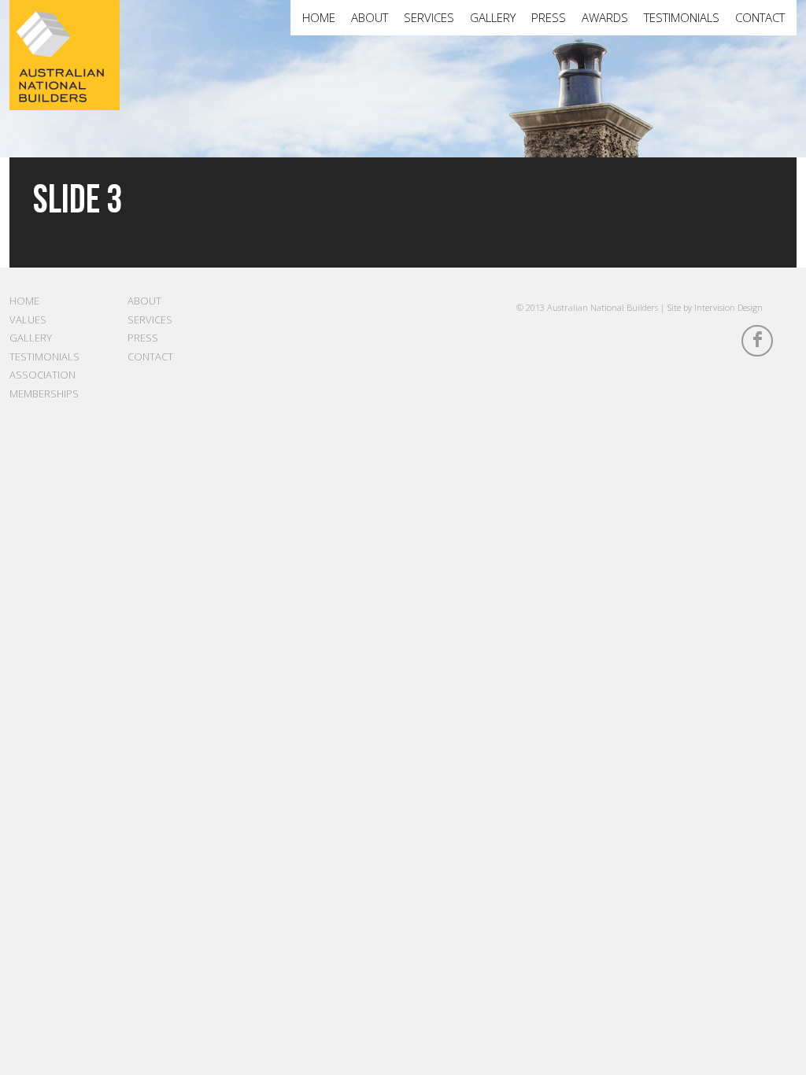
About (369, 17)
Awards (605, 17)
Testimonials (681, 17)
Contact (760, 17)
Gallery (493, 17)
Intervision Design (728, 307)
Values (27, 319)
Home (318, 17)
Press (548, 17)
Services (429, 17)
